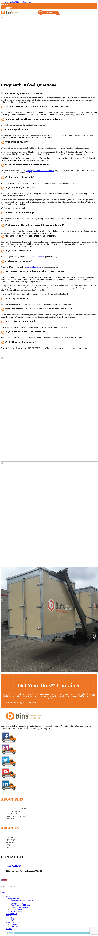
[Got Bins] (24, 721)
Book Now (11, 875)
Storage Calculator (17, 909)
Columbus (14, 924)
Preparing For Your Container (22, 901)
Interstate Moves (17, 903)
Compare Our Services (19, 907)
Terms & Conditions (37, 257)
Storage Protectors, (34, 267)
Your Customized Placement (21, 905)
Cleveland (14, 927)
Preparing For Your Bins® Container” (40, 171)
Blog (12, 918)
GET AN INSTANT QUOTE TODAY (19, 702)
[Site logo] (9, 15)
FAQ (12, 920)
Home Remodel (16, 911)
